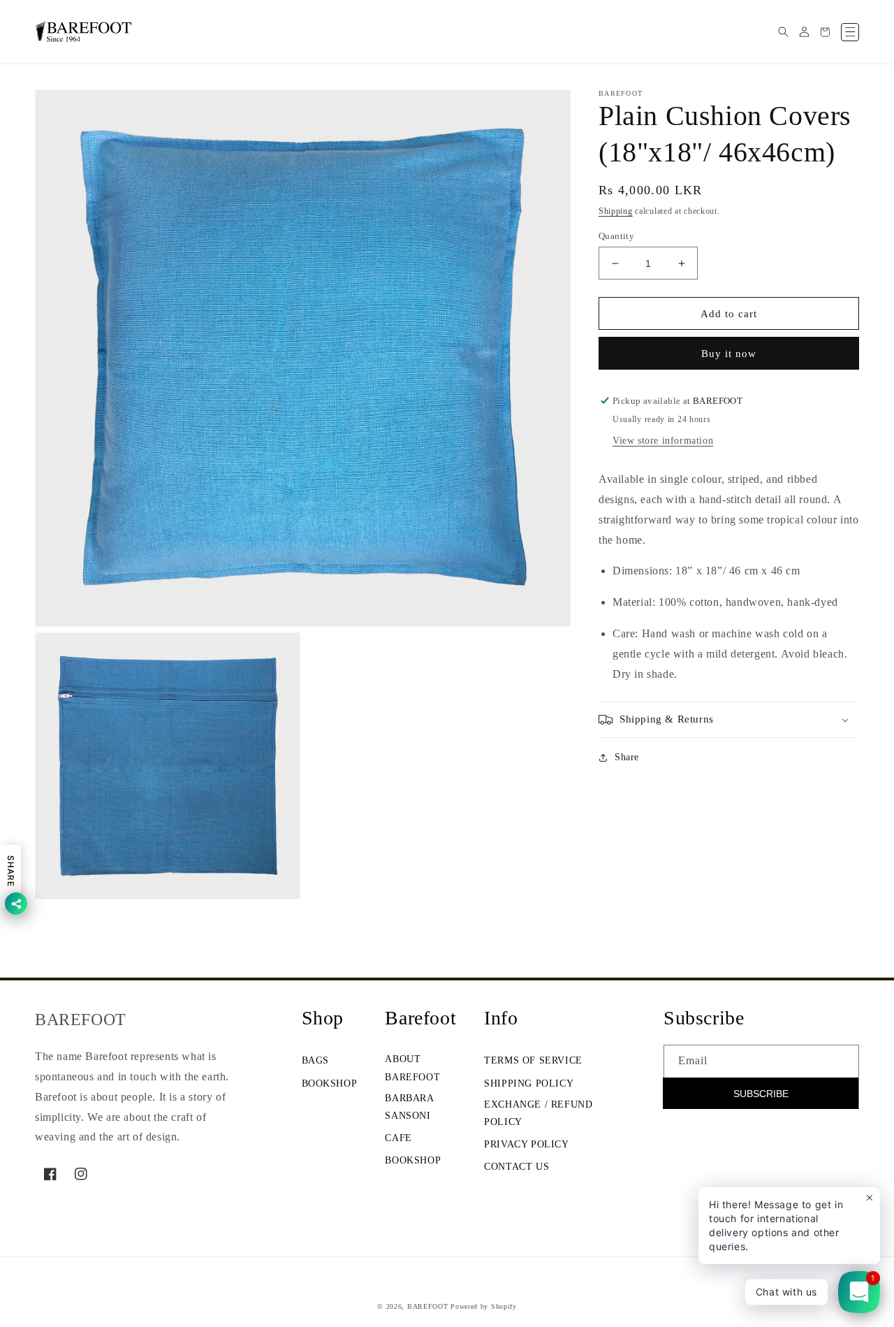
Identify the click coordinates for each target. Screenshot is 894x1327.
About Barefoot (412, 1068)
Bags (315, 1060)
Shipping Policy (528, 1083)
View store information (663, 440)
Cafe (398, 1138)
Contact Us (516, 1166)
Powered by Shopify (483, 1306)
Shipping (616, 211)
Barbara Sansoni (409, 1107)
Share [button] (627, 757)
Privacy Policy (526, 1144)
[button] (782, 32)
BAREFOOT (427, 1306)
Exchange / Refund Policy (538, 1113)
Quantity (616, 236)
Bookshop (330, 1083)
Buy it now (728, 353)
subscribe (761, 1093)
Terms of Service (533, 1060)
